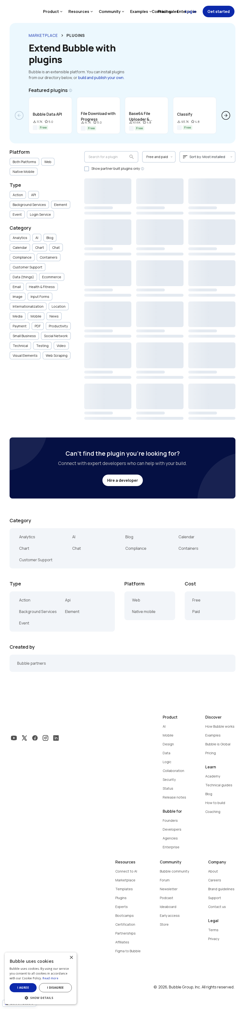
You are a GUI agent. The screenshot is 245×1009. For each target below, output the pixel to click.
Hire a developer (122, 480)
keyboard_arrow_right (62, 35)
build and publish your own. (101, 77)
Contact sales (165, 11)
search (131, 157)
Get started (218, 11)
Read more (50, 978)
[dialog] (41, 978)
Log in (190, 11)
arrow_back (19, 115)
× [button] (71, 957)
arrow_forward (225, 115)
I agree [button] (23, 988)
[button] (41, 997)
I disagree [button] (55, 988)
